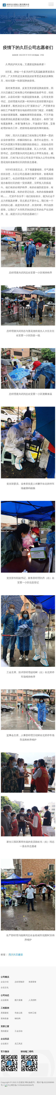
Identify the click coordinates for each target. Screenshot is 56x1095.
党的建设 (5, 1031)
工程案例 (5, 1007)
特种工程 (32, 1012)
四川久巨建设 (16, 954)
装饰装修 (5, 1018)
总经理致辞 (19, 981)
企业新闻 (5, 1000)
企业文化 (5, 987)
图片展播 (18, 1000)
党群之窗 (5, 1026)
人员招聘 (32, 1000)
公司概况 (5, 976)
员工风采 (18, 1043)
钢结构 (17, 1018)
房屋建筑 (5, 1012)
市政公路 (18, 1012)
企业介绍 (5, 981)
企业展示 (5, 1043)
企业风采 (5, 1038)
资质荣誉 (32, 981)
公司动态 (5, 995)
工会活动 (18, 1031)
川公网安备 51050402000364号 (20, 1085)
